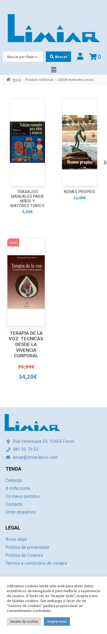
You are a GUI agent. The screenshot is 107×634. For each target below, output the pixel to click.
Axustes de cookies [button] (24, 621)
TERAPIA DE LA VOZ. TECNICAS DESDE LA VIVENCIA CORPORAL (26, 344)
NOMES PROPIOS (79, 192)
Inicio (17, 79)
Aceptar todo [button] (57, 621)
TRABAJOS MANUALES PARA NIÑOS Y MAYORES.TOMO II (27, 199)
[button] (105, 162)
